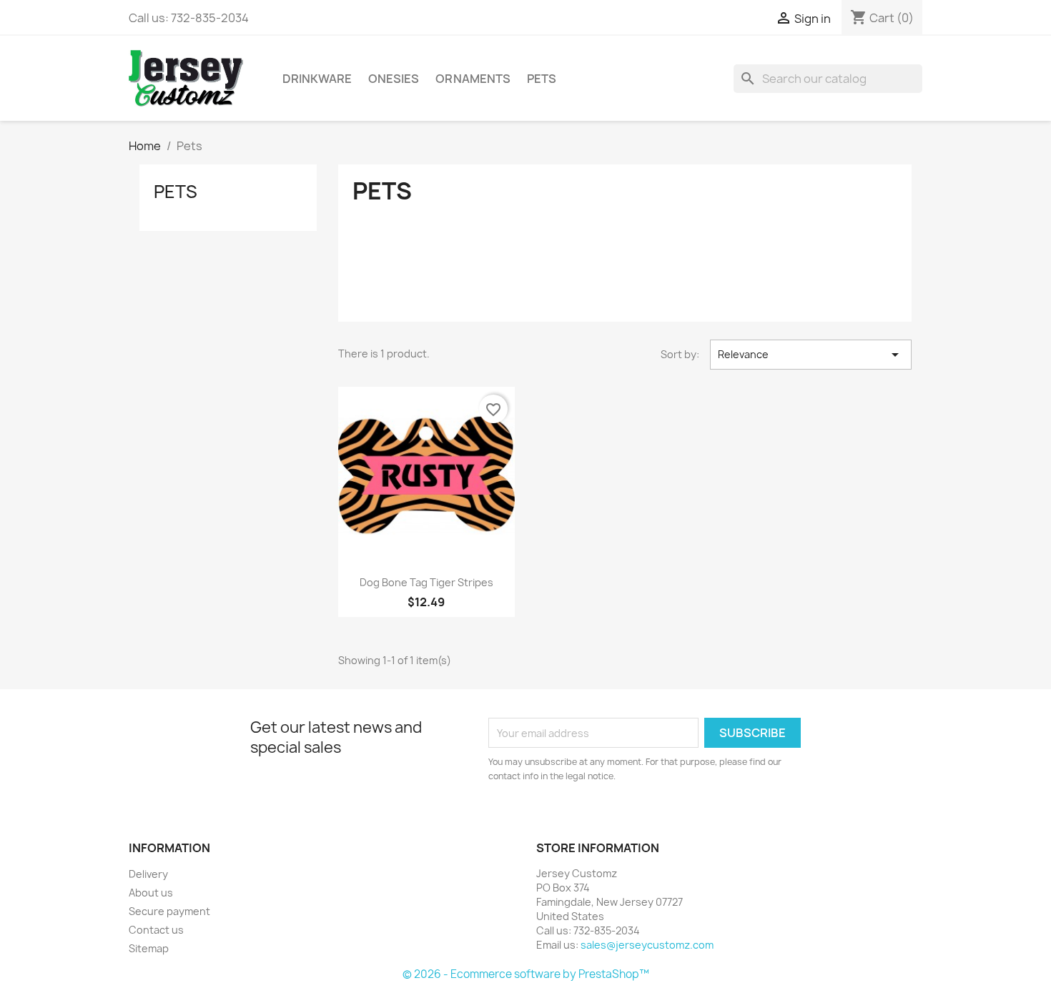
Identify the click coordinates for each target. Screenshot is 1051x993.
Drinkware (317, 79)
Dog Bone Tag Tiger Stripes (426, 582)
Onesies (393, 79)
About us (151, 892)
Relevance (811, 354)
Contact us (156, 930)
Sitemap (149, 948)
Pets (541, 79)
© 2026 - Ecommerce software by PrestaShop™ (526, 974)
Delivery (148, 874)
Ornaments (472, 79)
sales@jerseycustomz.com (647, 945)
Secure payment (169, 911)
